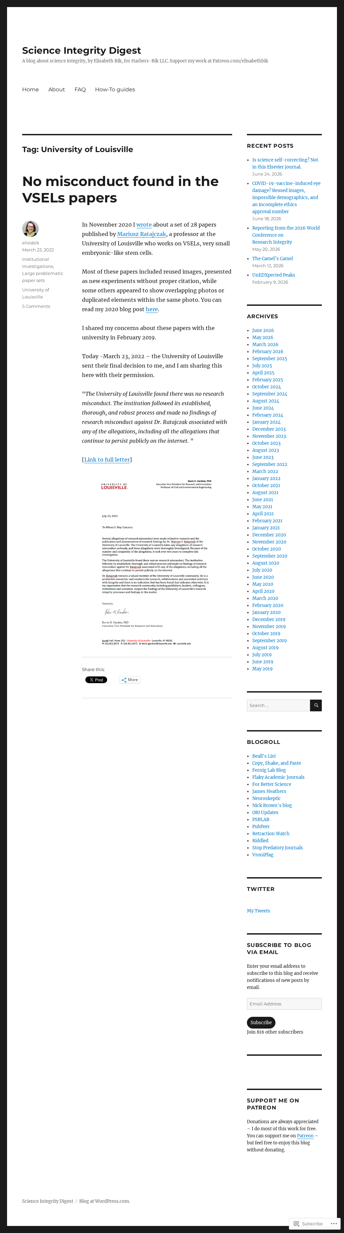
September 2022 (269, 464)
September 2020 (269, 556)
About (56, 89)
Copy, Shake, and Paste (276, 763)
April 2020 (263, 591)
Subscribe (261, 1023)
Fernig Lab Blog (269, 770)
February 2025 (267, 380)
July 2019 (262, 655)
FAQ (80, 89)
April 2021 (263, 514)
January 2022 (266, 478)
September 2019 (269, 641)
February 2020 (267, 605)
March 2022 (265, 471)
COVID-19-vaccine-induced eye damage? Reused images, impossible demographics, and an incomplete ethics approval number (286, 198)
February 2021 (267, 521)
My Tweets (258, 911)
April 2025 (263, 373)
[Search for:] (278, 705)
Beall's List (264, 756)
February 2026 (268, 351)
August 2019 (265, 648)
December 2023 (269, 429)
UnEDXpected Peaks (273, 275)
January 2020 (266, 612)
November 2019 (269, 626)
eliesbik (30, 242)
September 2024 (269, 394)
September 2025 (269, 359)
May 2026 (262, 337)
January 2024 (266, 422)
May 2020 (262, 584)
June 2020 (263, 577)
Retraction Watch (271, 834)
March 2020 (265, 598)
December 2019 (269, 619)
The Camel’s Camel (272, 259)
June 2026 (263, 330)
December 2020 (269, 535)
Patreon (305, 1136)
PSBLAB (260, 819)
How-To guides (115, 89)
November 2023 (269, 436)
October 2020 (266, 549)
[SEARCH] (316, 705)
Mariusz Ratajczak (141, 234)
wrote (144, 224)
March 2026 (265, 344)
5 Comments (36, 306)
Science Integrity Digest (81, 50)
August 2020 (265, 563)
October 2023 (266, 443)
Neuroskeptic (266, 798)
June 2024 (263, 408)
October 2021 (266, 485)
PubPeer (261, 826)
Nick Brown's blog (272, 805)
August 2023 (265, 450)
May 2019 (262, 669)
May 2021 (262, 507)
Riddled (260, 841)
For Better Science (271, 784)
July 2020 (262, 570)
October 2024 (266, 387)
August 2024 (265, 401)
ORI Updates (265, 812)
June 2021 (262, 500)
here (152, 309)
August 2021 (265, 492)
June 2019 (262, 662)
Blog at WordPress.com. (104, 1201)
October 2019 (266, 633)
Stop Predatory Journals (277, 848)
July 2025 (262, 366)
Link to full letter (107, 459)
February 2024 (267, 415)
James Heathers (269, 791)
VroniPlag (262, 855)
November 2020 (269, 542)
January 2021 (266, 528)
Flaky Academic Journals (278, 777)
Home (30, 89)
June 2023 (262, 457)
